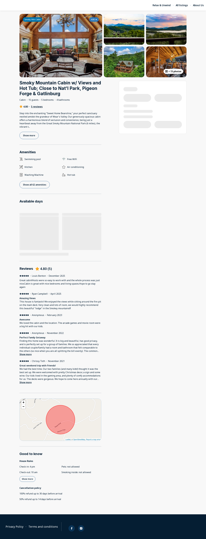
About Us (198, 5)
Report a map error (93, 439)
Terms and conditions (43, 526)
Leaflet (68, 439)
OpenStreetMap (79, 439)
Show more (25, 354)
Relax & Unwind (161, 5)
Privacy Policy (14, 526)
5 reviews (37, 106)
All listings (182, 5)
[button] (23, 402)
